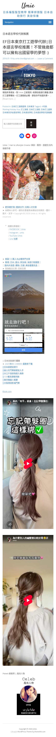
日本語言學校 (27, 112)
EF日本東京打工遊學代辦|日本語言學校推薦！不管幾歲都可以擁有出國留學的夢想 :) (28, 47)
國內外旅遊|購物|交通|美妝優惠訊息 (21, 265)
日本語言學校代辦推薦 (43, 112)
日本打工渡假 (34, 109)
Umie (28, 5)
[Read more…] (9, 98)
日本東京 (30, 106)
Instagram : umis (17, 232)
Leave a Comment (45, 58)
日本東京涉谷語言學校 (12, 112)
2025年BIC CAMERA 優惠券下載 (19, 363)
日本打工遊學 (46, 109)
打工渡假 (24, 109)
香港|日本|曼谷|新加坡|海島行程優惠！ (23, 262)
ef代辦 (44, 106)
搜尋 (31, 123)
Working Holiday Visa (11, 109)
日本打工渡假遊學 (18, 106)
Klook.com (7, 391)
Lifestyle (14, 731)
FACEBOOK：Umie (18, 229)
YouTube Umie (16, 235)
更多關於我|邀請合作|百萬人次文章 (21, 207)
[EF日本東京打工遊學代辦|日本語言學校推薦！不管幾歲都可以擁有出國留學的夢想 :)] (28, 89)
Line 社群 (14, 238)
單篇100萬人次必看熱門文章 (17, 259)
